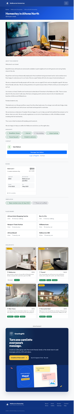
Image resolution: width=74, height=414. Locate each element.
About (46, 403)
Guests (59, 403)
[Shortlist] (34, 249)
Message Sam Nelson (37, 152)
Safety (52, 405)
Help (65, 405)
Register (36, 155)
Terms (46, 405)
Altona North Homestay (30, 9)
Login (30, 155)
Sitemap (59, 405)
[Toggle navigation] (66, 3)
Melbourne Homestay (16, 9)
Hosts (52, 403)
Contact (66, 403)
